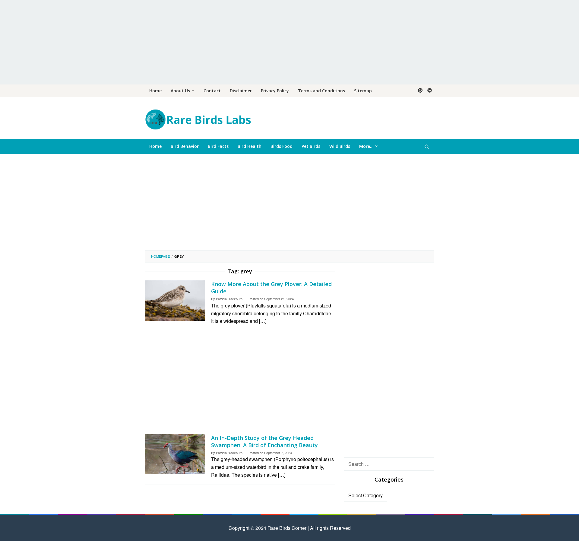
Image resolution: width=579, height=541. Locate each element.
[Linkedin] (429, 90)
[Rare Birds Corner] (198, 118)
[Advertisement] (289, 42)
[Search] (426, 146)
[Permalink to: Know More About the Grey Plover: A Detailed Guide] (175, 299)
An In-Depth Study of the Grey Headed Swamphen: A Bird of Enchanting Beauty (264, 441)
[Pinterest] (420, 90)
